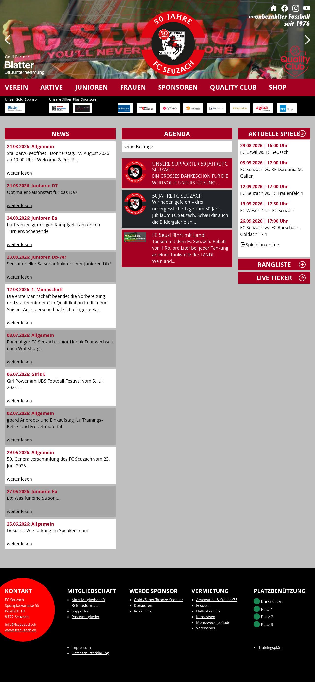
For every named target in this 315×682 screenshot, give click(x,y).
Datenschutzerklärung (90, 652)
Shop (277, 87)
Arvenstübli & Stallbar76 (216, 599)
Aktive (51, 87)
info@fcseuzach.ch (20, 624)
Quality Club (233, 87)
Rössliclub (142, 611)
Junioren (91, 87)
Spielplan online (262, 245)
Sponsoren (178, 87)
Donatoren (143, 605)
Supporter (80, 611)
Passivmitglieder (85, 616)
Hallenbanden (208, 611)
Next (307, 43)
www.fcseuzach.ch (20, 629)
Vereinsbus (205, 627)
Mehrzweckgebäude (213, 622)
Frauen (133, 87)
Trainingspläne (270, 647)
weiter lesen (19, 173)
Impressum (81, 647)
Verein (16, 87)
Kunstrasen (205, 616)
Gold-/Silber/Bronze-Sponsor (158, 599)
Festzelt (202, 605)
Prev (7, 43)
